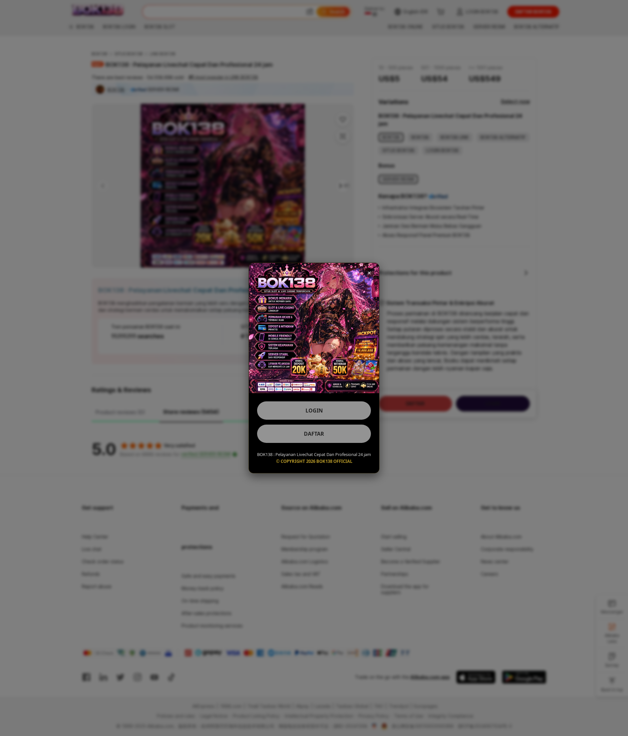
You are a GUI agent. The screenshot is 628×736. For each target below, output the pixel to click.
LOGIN (314, 410)
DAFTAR (314, 433)
